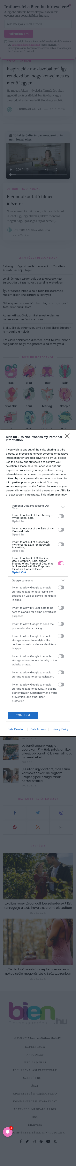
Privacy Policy (60, 729)
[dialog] (38, 583)
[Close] (68, 437)
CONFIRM (23, 715)
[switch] (61, 516)
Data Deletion (16, 729)
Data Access (38, 729)
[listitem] (38, 507)
